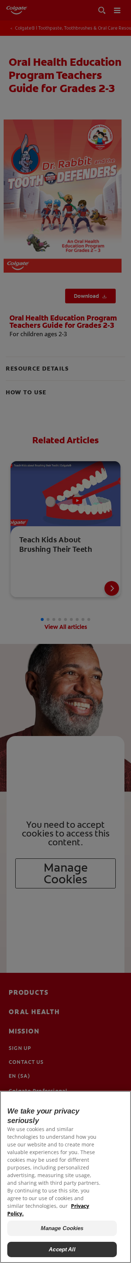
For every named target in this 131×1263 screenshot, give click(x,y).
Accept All (62, 1249)
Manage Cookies (62, 1228)
